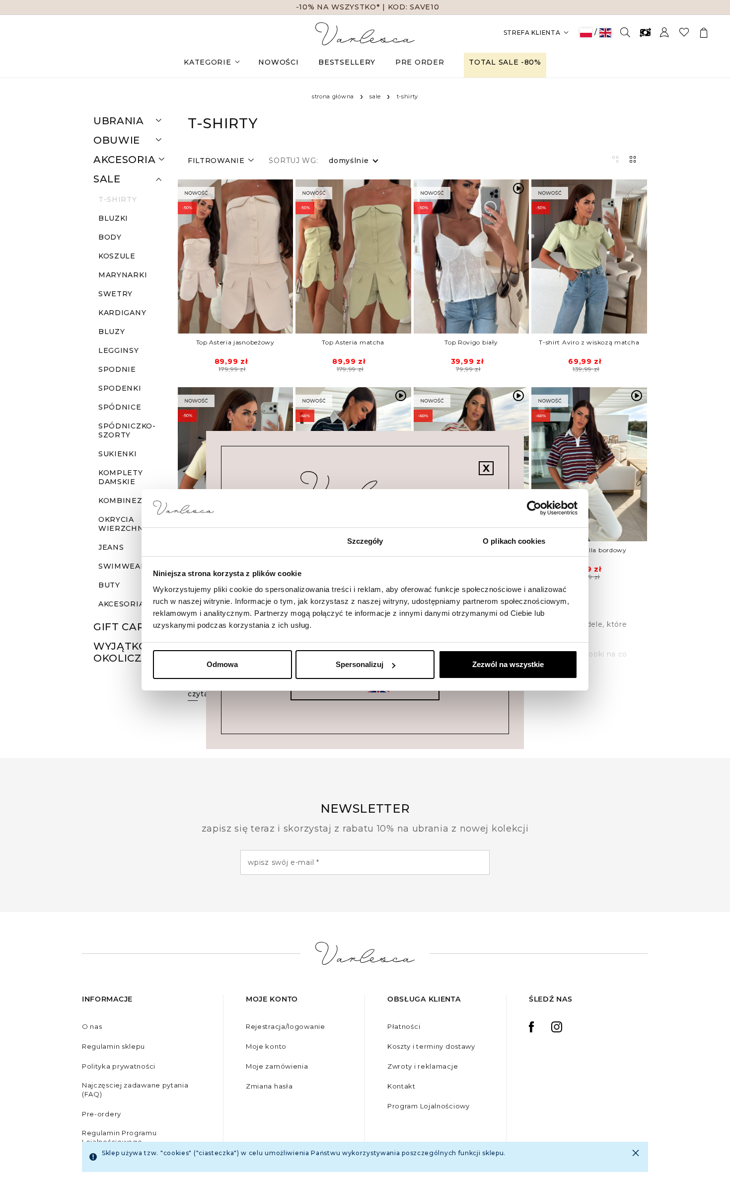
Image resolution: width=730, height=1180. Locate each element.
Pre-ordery (101, 1114)
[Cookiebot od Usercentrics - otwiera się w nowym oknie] (534, 508)
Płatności (403, 1026)
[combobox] (348, 160)
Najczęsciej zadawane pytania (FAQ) (135, 1089)
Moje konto (266, 1046)
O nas (92, 1026)
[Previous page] (184, 256)
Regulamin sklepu (113, 1046)
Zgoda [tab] (216, 541)
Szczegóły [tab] (365, 541)
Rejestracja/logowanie (285, 1026)
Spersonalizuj (359, 664)
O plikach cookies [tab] (514, 541)
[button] (158, 121)
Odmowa (222, 664)
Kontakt (401, 1086)
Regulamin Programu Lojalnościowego (119, 1137)
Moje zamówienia (277, 1066)
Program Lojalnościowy (428, 1106)
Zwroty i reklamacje (422, 1066)
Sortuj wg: (293, 160)
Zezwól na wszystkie (508, 664)
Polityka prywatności (118, 1066)
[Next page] (287, 256)
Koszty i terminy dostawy (431, 1046)
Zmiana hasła (269, 1086)
